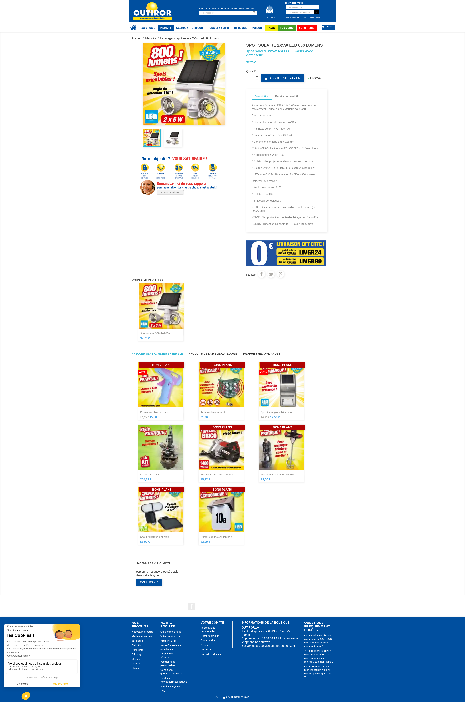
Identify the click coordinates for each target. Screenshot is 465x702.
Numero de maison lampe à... (218, 536)
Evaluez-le (149, 582)
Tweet (271, 274)
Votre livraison (168, 640)
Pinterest (280, 274)
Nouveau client (292, 17)
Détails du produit (286, 96)
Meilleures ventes (142, 636)
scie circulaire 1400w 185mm (217, 474)
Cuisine (136, 668)
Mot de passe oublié (312, 17)
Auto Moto (137, 649)
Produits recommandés (261, 353)
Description (261, 96)
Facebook (191, 606)
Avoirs (204, 644)
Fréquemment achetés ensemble (157, 353)
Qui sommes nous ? (171, 631)
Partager (261, 274)
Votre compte (212, 622)
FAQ (162, 690)
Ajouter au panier (282, 78)
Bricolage (137, 654)
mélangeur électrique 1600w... (278, 474)
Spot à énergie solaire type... (277, 412)
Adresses (206, 649)
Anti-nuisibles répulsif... (214, 412)
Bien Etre (137, 663)
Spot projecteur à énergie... (156, 536)
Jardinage (137, 640)
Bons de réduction (211, 654)
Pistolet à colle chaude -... (155, 412)
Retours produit (210, 635)
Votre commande (170, 636)
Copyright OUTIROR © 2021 (232, 697)
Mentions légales (170, 686)
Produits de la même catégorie (213, 353)
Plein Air (136, 645)
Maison (136, 658)
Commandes (208, 640)
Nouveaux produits (142, 631)
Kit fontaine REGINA (150, 474)
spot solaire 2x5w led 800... (156, 333)
